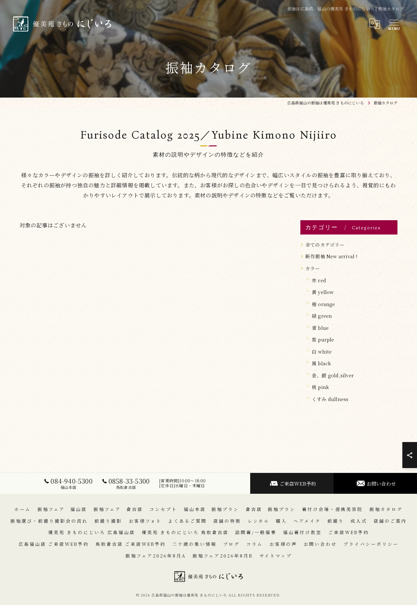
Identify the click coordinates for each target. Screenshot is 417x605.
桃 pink (320, 386)
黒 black (321, 363)
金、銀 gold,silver (333, 375)
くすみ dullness (330, 399)
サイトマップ (275, 555)
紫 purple (323, 339)
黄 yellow (323, 292)
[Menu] (393, 24)
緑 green (322, 315)
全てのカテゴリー (325, 244)
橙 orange (323, 304)
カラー (312, 268)
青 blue (320, 327)
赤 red (319, 280)
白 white (322, 351)
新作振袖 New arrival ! (331, 256)
